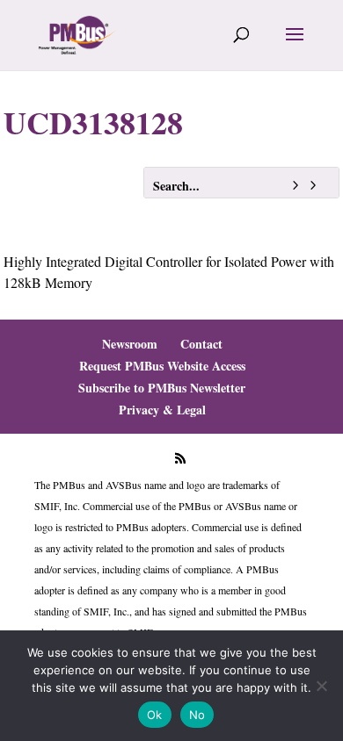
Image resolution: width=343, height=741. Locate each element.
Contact (201, 344)
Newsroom (129, 344)
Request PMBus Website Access (162, 365)
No (197, 715)
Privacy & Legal (162, 409)
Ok (155, 715)
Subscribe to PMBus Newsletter (161, 387)
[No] (321, 685)
